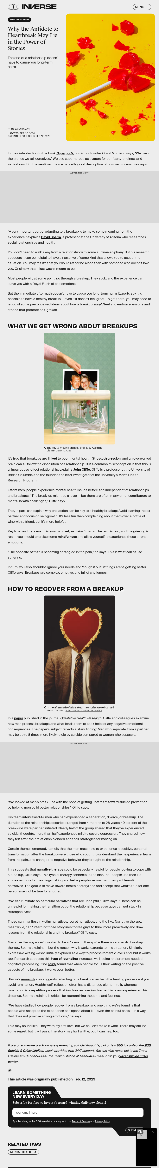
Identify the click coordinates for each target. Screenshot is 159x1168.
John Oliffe (81, 470)
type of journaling (64, 959)
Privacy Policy (102, 1121)
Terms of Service (81, 1121)
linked (52, 458)
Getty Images (63, 450)
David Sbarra (51, 237)
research (28, 979)
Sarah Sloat (22, 128)
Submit (133, 1130)
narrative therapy (50, 869)
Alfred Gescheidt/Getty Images (84, 710)
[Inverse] (39, 6)
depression (112, 458)
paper (18, 718)
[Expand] (140, 1131)
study (52, 964)
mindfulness (67, 537)
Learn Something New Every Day (31, 1094)
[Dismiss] (153, 1131)
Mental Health (21, 1152)
